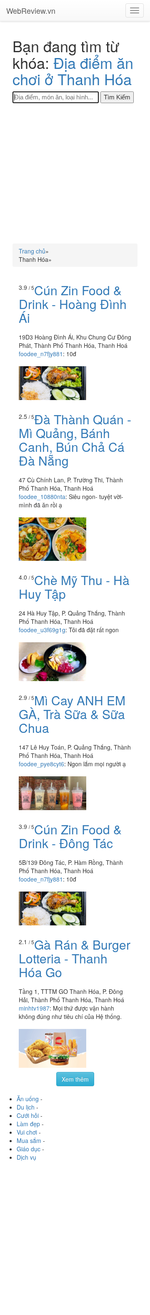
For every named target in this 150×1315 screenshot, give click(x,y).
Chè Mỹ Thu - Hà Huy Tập (74, 587)
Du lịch (26, 1107)
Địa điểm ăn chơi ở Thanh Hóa (72, 71)
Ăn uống (28, 1099)
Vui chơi (27, 1132)
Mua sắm (29, 1140)
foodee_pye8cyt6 (41, 764)
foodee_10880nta (42, 496)
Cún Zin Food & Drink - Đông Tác (70, 836)
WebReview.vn (30, 10)
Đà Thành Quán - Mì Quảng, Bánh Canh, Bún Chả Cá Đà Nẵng (75, 439)
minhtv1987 (34, 1008)
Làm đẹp (28, 1124)
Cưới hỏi (28, 1115)
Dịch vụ (26, 1157)
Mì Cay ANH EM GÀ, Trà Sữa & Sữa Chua (72, 714)
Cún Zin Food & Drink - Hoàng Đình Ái (73, 304)
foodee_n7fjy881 (41, 354)
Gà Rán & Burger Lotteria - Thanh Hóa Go (74, 958)
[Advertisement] (75, 173)
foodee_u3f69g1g (42, 630)
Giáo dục (28, 1149)
